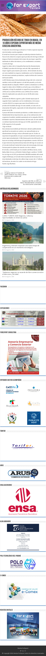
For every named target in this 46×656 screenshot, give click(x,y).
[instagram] (25, 651)
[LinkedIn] (23, 651)
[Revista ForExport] (23, 5)
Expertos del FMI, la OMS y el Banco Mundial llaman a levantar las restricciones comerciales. (31, 182)
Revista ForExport (23, 648)
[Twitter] (21, 651)
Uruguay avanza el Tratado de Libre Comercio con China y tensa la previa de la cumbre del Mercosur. (15, 175)
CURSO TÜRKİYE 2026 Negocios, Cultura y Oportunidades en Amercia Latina (17, 217)
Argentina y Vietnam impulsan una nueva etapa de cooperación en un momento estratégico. (20, 246)
